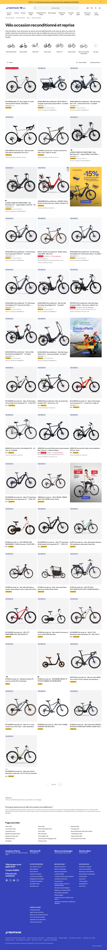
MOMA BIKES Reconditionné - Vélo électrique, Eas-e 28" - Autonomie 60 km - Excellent (85, 102)
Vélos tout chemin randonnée (83, 52)
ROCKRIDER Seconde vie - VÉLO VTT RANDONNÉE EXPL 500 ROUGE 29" (17, 633)
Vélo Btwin (8, 841)
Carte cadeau (96, 13)
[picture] (21, 83)
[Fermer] (100, 2)
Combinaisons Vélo (76, 833)
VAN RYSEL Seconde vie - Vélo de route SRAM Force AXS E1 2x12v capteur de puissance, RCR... (85, 678)
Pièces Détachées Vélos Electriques (81, 831)
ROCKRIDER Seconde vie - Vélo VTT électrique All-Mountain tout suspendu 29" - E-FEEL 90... (20, 498)
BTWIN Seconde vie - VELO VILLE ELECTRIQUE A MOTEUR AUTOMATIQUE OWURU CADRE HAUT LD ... (86, 726)
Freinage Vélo (75, 829)
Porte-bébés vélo (43, 836)
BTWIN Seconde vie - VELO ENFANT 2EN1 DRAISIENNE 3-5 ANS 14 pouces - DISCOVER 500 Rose (20, 543)
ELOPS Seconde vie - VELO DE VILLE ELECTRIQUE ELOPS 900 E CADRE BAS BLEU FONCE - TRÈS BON (84, 588)
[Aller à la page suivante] (60, 784)
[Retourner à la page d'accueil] (15, 8)
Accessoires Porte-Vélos (78, 838)
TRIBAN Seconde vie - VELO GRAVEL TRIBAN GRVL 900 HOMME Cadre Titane (52, 498)
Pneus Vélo (41, 826)
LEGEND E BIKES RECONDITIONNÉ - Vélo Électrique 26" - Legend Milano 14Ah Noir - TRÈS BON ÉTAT (21, 204)
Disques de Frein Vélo (11, 836)
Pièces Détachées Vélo (45, 829)
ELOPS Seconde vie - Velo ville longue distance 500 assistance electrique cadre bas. (86, 543)
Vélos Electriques (11, 52)
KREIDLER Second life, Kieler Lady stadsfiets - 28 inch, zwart (85, 449)
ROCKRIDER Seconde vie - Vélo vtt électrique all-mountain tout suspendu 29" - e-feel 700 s (20, 402)
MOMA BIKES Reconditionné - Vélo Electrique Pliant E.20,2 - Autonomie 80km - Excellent (53, 353)
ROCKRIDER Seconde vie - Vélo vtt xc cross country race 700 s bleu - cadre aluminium (20, 725)
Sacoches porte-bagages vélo (47, 838)
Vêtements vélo (10, 838)
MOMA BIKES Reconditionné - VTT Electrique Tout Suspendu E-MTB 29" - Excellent (20, 253)
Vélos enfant (23, 52)
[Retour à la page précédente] (47, 784)
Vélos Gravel (71, 52)
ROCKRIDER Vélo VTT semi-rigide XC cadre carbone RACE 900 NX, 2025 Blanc (19, 102)
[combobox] (96, 62)
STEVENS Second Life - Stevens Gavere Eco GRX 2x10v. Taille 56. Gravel (52, 151)
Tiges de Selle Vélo (76, 836)
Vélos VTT (59, 52)
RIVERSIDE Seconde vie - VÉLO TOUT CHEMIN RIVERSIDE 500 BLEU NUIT (53, 725)
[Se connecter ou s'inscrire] (96, 8)
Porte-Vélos (41, 831)
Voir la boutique (86, 201)
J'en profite (86, 352)
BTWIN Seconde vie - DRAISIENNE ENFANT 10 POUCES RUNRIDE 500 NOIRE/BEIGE (52, 680)
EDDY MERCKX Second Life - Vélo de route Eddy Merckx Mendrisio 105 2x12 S (19, 151)
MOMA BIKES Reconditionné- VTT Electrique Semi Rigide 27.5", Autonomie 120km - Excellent (20, 304)
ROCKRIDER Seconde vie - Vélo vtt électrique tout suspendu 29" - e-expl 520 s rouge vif (85, 402)
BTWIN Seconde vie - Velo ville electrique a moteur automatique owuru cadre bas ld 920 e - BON (21, 588)
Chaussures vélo (10, 831)
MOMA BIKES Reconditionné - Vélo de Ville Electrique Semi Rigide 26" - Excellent (19, 353)
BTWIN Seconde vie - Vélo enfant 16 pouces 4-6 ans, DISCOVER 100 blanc (53, 633)
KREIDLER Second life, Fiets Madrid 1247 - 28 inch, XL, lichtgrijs (20, 449)
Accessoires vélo (10, 829)
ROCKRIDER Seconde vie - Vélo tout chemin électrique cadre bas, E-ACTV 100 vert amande (21, 772)
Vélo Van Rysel (42, 833)
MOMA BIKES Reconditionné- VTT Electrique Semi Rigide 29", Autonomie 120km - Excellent (85, 253)
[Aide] (92, 8)
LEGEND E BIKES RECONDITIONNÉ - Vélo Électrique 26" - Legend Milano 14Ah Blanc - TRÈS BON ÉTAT (84, 153)
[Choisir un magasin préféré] (88, 8)
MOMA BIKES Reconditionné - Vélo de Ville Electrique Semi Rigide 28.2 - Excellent (52, 304)
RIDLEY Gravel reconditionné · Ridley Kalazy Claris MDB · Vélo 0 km (52, 253)
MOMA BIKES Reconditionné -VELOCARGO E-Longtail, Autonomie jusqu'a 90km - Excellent (53, 102)
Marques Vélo (75, 826)
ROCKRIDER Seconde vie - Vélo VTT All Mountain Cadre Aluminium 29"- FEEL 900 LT (85, 633)
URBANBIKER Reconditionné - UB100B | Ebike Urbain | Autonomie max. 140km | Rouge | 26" (53, 202)
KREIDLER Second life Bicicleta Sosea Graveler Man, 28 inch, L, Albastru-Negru (53, 449)
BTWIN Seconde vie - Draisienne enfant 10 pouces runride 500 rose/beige (19, 680)
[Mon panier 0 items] (100, 8)
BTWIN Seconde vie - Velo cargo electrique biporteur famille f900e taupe (52, 588)
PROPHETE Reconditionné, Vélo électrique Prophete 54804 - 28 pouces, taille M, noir (84, 304)
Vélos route (47, 52)
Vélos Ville (35, 52)
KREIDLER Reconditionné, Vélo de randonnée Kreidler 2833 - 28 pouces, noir (53, 402)
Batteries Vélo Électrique (12, 833)
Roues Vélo (8, 826)
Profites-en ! (86, 497)
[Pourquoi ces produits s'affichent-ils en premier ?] (77, 62)
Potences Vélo (42, 841)
